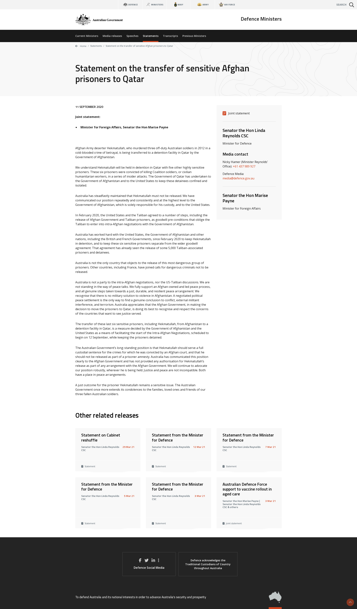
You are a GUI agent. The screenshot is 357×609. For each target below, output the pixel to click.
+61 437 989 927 (244, 166)
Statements (150, 36)
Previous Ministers (194, 36)
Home (82, 46)
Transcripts (170, 36)
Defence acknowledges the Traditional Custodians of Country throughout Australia (208, 564)
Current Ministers (86, 36)
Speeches (132, 36)
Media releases (112, 36)
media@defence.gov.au (238, 178)
